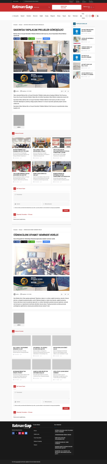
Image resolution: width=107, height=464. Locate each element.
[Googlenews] (26, 433)
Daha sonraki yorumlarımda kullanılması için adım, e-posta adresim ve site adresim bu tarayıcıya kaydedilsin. (37, 207)
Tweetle (25, 38)
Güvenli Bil (18, 461)
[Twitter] (16, 433)
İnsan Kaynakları (37, 437)
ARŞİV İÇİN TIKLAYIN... (64, 7)
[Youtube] (23, 433)
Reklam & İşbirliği (38, 441)
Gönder (32, 38)
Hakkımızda (36, 434)
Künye (35, 430)
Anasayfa (15, 24)
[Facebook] (13, 433)
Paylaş (17, 38)
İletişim (35, 444)
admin (17, 91)
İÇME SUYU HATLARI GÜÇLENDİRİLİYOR (33, 1)
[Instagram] (19, 433)
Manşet (20, 24)
